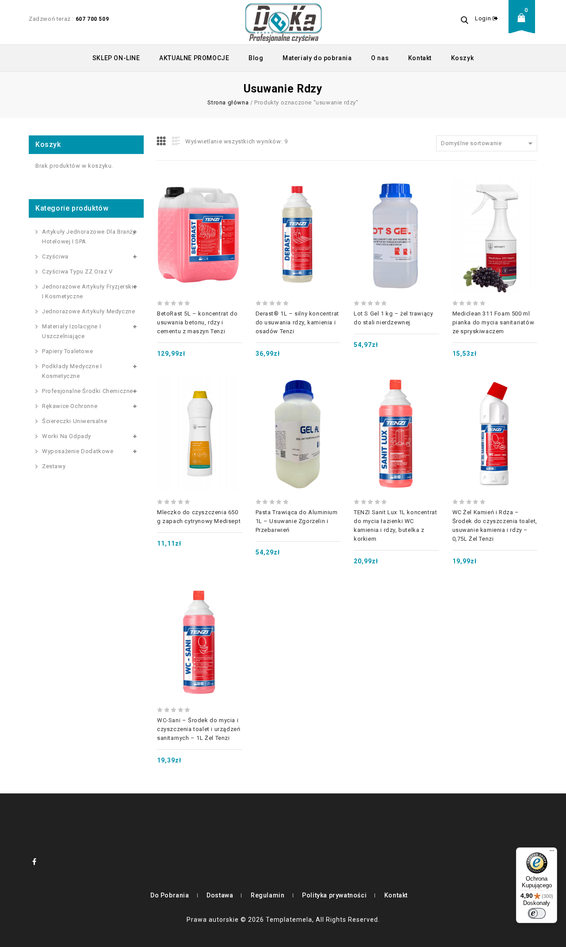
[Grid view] (162, 141)
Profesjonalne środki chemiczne (87, 391)
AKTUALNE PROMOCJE (194, 58)
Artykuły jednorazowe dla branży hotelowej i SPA (89, 236)
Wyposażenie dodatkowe (78, 451)
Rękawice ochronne (69, 406)
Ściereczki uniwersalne (74, 421)
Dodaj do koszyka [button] (199, 216)
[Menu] (552, 852)
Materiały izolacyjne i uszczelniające (71, 331)
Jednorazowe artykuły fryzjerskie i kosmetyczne (89, 291)
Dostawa (220, 895)
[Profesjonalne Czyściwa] (283, 22)
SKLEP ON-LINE (116, 58)
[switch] (537, 913)
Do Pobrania (169, 895)
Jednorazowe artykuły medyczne (88, 311)
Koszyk (462, 58)
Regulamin (267, 895)
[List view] (175, 141)
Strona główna (228, 102)
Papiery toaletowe (67, 351)
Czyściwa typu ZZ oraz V (77, 271)
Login (484, 18)
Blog (256, 58)
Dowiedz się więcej (298, 216)
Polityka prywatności (334, 895)
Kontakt (420, 58)
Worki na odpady (66, 436)
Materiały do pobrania (317, 58)
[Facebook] (34, 861)
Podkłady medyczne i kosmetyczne (72, 371)
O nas (380, 58)
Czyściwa (55, 256)
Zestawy (53, 466)
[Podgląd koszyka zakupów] (524, 24)
